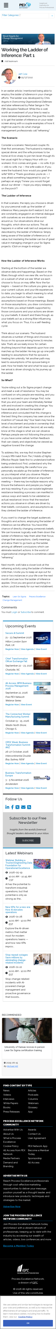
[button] (28, 15)
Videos (7, 1094)
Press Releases (11, 1111)
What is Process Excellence (12, 1140)
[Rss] (29, 808)
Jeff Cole (22, 74)
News (6, 1090)
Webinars (33, 1103)
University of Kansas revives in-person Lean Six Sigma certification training (25, 1049)
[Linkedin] (7, 808)
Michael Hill (12, 1066)
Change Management (12, 600)
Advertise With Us (13, 1129)
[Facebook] (13, 808)
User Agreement (37, 1138)
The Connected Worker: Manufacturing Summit (18, 715)
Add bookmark (11, 61)
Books (6, 1107)
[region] (28, 1312)
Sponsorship (35, 1158)
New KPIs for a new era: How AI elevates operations (17, 910)
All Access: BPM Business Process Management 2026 (18, 686)
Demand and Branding (10, 1164)
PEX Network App (37, 1146)
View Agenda (27, 649)
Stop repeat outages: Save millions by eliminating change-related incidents (16, 959)
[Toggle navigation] (6, 5)
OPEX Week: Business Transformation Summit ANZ (17, 745)
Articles (32, 1090)
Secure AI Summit (14, 633)
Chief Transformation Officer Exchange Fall (16, 660)
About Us (8, 1134)
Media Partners (11, 1158)
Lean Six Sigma (20, 596)
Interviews (8, 1099)
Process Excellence (37, 596)
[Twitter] (18, 808)
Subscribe (26, 612)
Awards (32, 1129)
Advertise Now (12, 1206)
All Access (33, 1162)
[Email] (24, 808)
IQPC (35, 1282)
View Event (41, 649)
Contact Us (34, 1134)
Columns (33, 1099)
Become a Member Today (38, 1152)
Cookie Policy (11, 1146)
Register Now (12, 649)
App (30, 1111)
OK (28, 1323)
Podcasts (33, 1094)
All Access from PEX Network (14, 1152)
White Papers (10, 1103)
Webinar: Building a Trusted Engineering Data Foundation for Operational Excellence (18, 864)
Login (14, 612)
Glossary (32, 1107)
